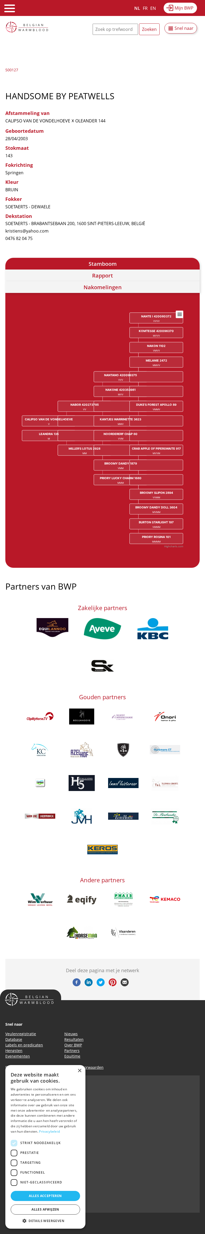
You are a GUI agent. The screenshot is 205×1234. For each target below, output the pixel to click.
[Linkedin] (89, 985)
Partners (72, 1050)
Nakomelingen (103, 287)
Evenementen (17, 1056)
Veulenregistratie (20, 1033)
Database (13, 1039)
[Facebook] (77, 985)
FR (145, 8)
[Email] (125, 985)
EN (153, 8)
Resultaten (74, 1039)
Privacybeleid (49, 1131)
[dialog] (45, 1147)
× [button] (79, 1071)
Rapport (102, 275)
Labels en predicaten (24, 1044)
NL (137, 8)
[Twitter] (101, 985)
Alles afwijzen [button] (45, 1209)
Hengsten (13, 1050)
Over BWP (73, 1044)
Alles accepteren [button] (45, 1196)
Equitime (72, 1056)
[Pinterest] (113, 985)
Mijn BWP (184, 8)
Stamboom (103, 263)
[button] (45, 1220)
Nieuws (71, 1033)
